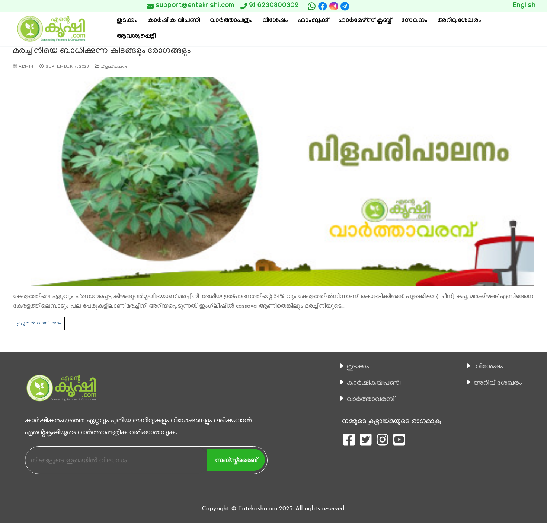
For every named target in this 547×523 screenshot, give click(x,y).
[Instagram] (333, 6)
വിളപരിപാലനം (114, 67)
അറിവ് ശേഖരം (498, 383)
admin (25, 67)
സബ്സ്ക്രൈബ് (236, 460)
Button (388, 6)
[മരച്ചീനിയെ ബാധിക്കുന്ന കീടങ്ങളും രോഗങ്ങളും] (273, 181)
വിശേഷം (489, 367)
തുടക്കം (358, 367)
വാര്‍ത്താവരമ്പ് (370, 400)
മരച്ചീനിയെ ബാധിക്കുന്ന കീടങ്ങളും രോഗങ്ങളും (102, 51)
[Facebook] (322, 6)
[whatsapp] (311, 6)
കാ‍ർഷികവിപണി (374, 383)
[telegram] (344, 6)
